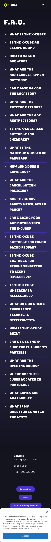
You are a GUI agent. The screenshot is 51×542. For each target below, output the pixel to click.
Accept (25, 536)
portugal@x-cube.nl (25, 459)
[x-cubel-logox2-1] (10, 4)
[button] (47, 511)
